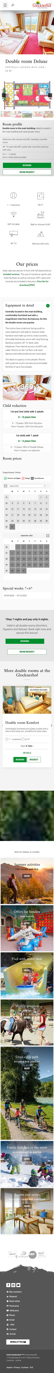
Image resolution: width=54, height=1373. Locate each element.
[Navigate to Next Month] (47, 535)
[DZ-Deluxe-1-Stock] (48, 114)
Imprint (9, 1367)
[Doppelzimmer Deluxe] (16, 114)
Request (34, 759)
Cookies (24, 1367)
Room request (27, 172)
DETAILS (27, 753)
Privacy (17, 1367)
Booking (27, 165)
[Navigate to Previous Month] (5, 486)
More (27, 876)
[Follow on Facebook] (8, 1285)
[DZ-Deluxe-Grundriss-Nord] (6, 114)
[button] (5, 5)
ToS (31, 1367)
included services (11, 274)
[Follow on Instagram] (13, 1285)
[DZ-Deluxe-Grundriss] (27, 95)
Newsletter (16, 1342)
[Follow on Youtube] (18, 1285)
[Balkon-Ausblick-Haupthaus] (27, 114)
